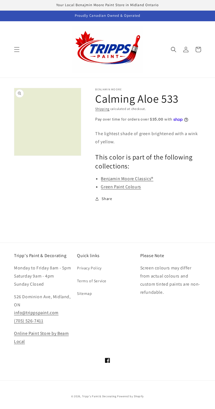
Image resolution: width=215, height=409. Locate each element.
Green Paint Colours (121, 187)
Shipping (102, 109)
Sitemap (84, 293)
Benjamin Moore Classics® (127, 179)
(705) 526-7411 (28, 321)
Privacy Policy (89, 268)
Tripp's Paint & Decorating (99, 396)
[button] (17, 49)
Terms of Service (91, 280)
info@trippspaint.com (36, 313)
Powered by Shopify (130, 396)
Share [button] (107, 198)
